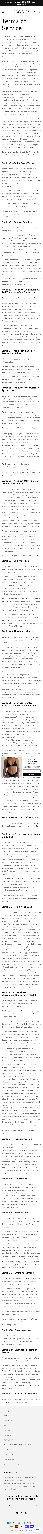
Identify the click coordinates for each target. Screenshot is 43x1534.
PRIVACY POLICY (10, 1450)
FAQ (5, 1425)
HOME (6, 1411)
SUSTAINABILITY (10, 1421)
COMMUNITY (9, 1459)
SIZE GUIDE (8, 1440)
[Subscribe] (36, 1505)
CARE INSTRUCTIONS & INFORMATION (19, 1445)
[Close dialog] (41, 758)
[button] (2, 11)
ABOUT (6, 1416)
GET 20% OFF (32, 774)
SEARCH (7, 1435)
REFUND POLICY (10, 1430)
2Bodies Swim (18, 1530)
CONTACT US (9, 1455)
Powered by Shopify (27, 1530)
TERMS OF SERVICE (11, 1464)
